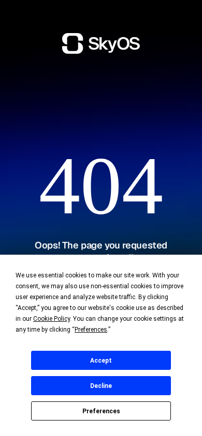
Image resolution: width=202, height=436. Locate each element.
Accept (101, 360)
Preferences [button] (91, 329)
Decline (101, 386)
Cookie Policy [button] (51, 318)
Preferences (101, 411)
